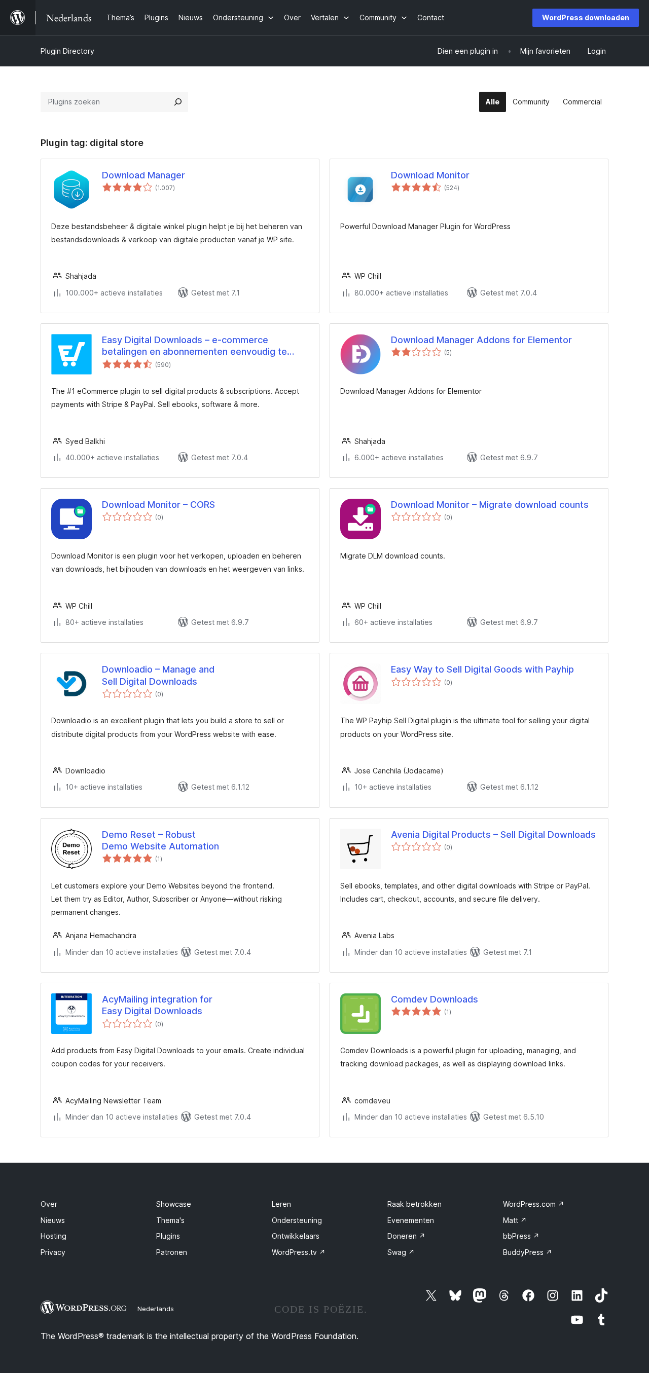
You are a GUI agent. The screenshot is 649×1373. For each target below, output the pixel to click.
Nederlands (155, 1309)
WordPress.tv (299, 1252)
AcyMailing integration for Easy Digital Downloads (157, 1005)
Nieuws (53, 1220)
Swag (401, 1252)
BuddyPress (527, 1252)
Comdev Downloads (434, 999)
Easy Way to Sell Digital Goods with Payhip (482, 669)
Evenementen (410, 1220)
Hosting (53, 1236)
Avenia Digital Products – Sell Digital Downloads (493, 834)
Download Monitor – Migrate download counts (490, 504)
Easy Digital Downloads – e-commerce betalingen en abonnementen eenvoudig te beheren (194, 346)
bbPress (521, 1236)
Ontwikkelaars (295, 1236)
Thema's (170, 1220)
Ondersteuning (297, 1220)
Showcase (173, 1204)
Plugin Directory (67, 51)
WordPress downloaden (585, 17)
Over (49, 1204)
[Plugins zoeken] (178, 102)
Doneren (406, 1236)
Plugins (168, 1236)
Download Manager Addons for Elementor (481, 340)
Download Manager (143, 175)
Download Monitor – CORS (158, 504)
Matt (515, 1220)
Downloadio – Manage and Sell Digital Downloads (158, 675)
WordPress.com (533, 1204)
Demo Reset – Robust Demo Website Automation (160, 840)
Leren (281, 1204)
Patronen (171, 1252)
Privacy (53, 1252)
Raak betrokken (414, 1204)
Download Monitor (430, 175)
